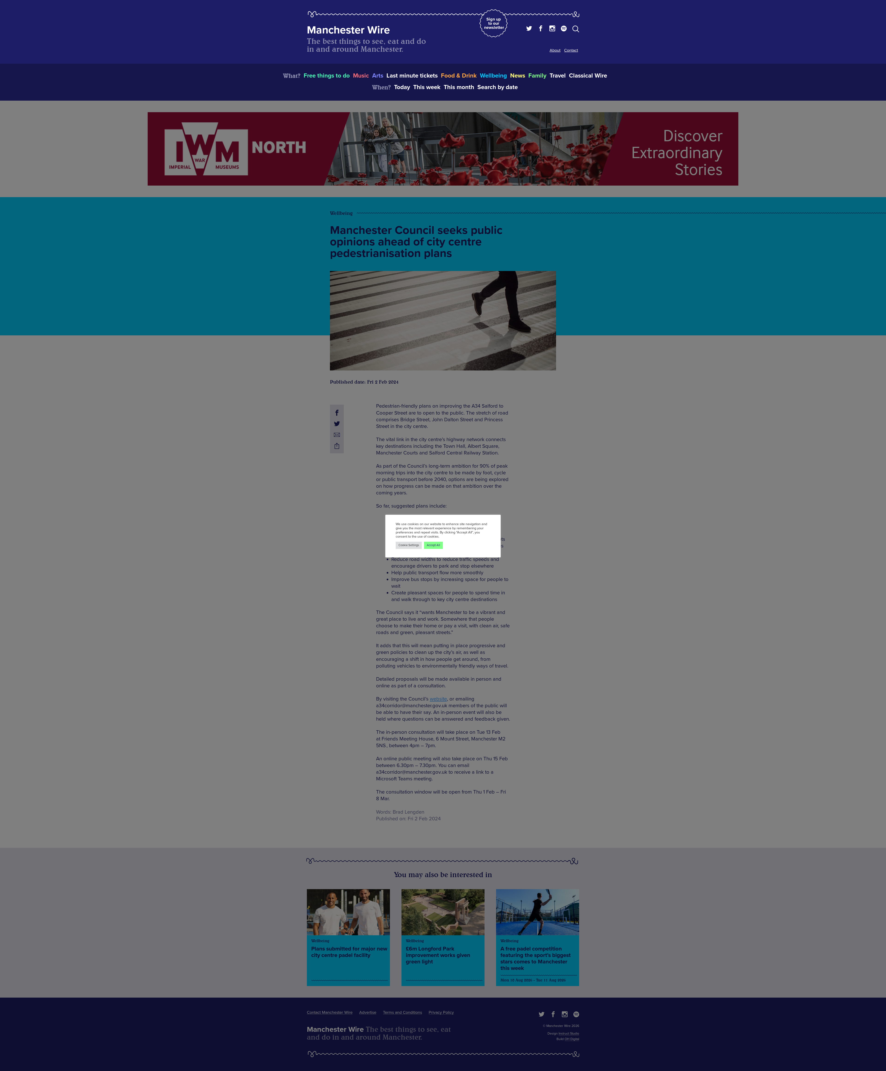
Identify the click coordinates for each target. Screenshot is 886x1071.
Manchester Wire (348, 30)
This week (426, 87)
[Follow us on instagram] (552, 29)
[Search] (575, 30)
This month (459, 87)
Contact (571, 50)
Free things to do (327, 75)
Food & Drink (459, 75)
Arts (377, 75)
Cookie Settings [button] (408, 545)
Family (537, 75)
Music (361, 75)
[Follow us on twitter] (529, 29)
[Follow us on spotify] (564, 29)
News (517, 75)
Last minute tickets (412, 75)
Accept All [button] (433, 545)
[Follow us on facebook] (541, 29)
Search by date (497, 87)
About (555, 50)
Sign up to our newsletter (494, 23)
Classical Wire (588, 75)
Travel (558, 75)
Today (402, 87)
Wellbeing (493, 75)
